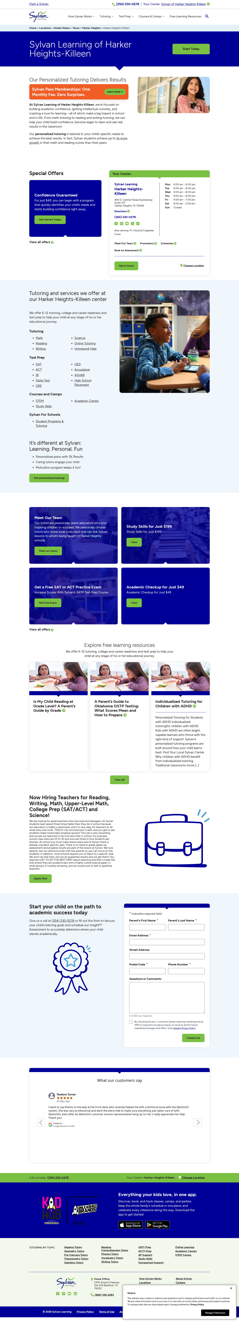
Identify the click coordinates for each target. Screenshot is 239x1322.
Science (79, 338)
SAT (38, 364)
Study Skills (44, 406)
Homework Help (85, 349)
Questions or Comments (145, 978)
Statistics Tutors (73, 1262)
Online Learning (184, 1247)
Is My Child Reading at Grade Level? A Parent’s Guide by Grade (54, 706)
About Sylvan (184, 1278)
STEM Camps (183, 1255)
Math (39, 338)
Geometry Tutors (74, 1251)
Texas (76, 28)
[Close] (231, 1288)
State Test (43, 380)
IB (37, 375)
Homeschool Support (151, 1262)
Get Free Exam (48, 602)
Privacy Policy (197, 1304)
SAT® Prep (144, 1247)
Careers (180, 1282)
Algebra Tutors (73, 1247)
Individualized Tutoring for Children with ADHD (178, 703)
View (134, 542)
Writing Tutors (109, 1261)
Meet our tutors (48, 550)
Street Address (139, 949)
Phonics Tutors (110, 1254)
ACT (39, 370)
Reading (41, 343)
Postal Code (138, 964)
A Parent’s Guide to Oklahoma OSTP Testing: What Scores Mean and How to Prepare (116, 708)
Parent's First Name (143, 920)
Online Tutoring (85, 343)
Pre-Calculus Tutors (76, 1255)
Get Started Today (50, 219)
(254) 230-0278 (125, 217)
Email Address (140, 935)
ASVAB (79, 375)
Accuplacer (82, 370)
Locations (45, 28)
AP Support (145, 1255)
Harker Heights (91, 28)
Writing (41, 349)
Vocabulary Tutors (112, 1257)
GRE (39, 386)
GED (77, 364)
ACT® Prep (145, 1251)
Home (32, 28)
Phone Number (179, 964)
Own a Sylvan (38, 4)
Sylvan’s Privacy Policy (184, 1028)
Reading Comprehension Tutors (114, 1249)
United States (61, 28)
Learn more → (115, 91)
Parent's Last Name (182, 920)
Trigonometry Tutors (76, 1258)
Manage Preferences (215, 1312)
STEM (40, 401)
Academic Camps (86, 401)
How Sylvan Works (150, 1278)
